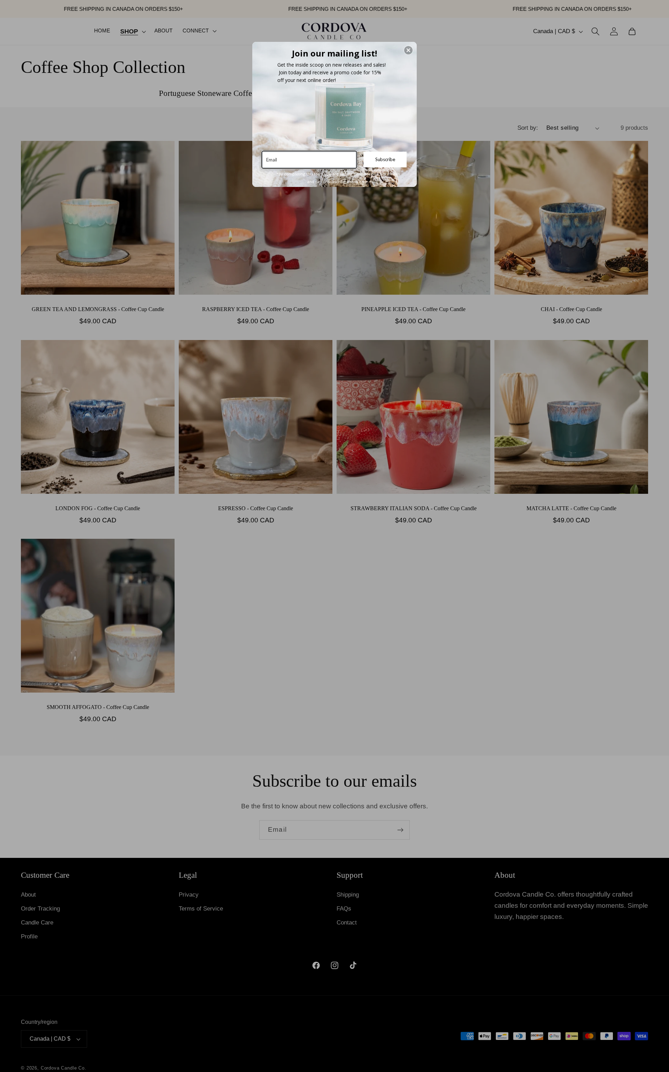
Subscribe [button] (385, 159)
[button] (408, 50)
